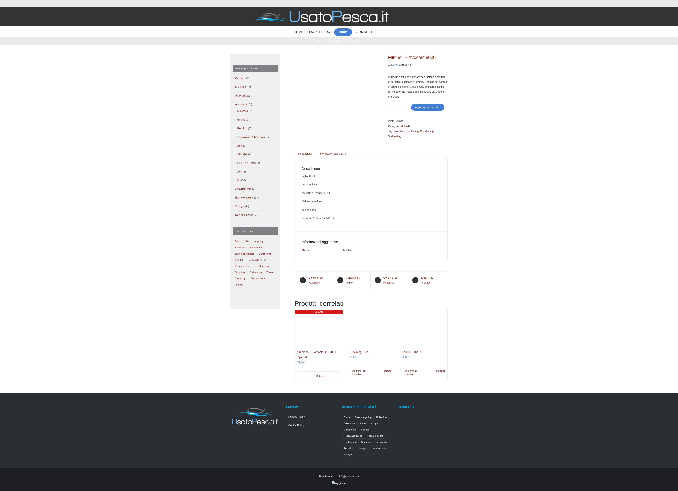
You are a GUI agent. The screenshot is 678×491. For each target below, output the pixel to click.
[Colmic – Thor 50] (423, 328)
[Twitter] (236, 435)
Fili (238, 180)
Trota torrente (258, 278)
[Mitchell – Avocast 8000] (339, 87)
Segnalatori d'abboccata (251, 136)
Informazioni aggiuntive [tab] (332, 153)
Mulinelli (405, 126)
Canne (239, 78)
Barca (238, 241)
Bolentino (399, 131)
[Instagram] (241, 435)
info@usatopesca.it (349, 476)
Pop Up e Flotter (246, 162)
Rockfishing (427, 131)
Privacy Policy (296, 416)
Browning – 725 (359, 352)
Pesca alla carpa (257, 260)
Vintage (239, 206)
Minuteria (242, 110)
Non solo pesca (244, 214)
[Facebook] (231, 435)
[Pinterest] (246, 435)
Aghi (239, 145)
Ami (239, 171)
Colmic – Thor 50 (412, 352)
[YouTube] (250, 435)
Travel (269, 272)
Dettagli (320, 376)
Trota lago (240, 278)
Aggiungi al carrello (427, 107)
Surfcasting (394, 136)
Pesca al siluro (243, 266)
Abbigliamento (243, 188)
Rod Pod (242, 128)
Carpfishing (412, 131)
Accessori (241, 104)
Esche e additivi (244, 197)
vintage (239, 284)
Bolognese (256, 247)
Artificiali (240, 95)
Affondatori (243, 154)
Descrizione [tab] (305, 153)
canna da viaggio (244, 253)
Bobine (241, 119)
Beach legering (254, 241)
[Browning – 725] (371, 328)
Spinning (240, 272)
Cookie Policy (296, 425)
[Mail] (255, 435)
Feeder (239, 260)
